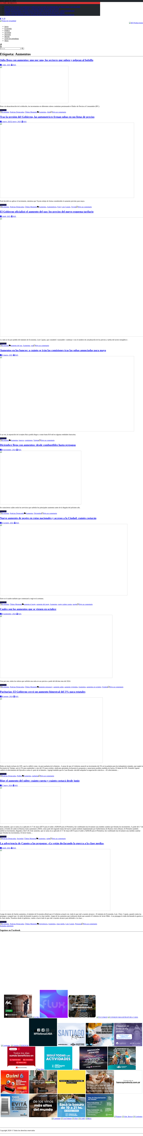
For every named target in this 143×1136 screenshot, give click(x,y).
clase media (60, 924)
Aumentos (42, 112)
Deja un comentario (59, 112)
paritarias (35, 776)
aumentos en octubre (94, 687)
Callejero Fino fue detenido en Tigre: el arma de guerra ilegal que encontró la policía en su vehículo (39, 15)
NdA (14, 65)
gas (32, 346)
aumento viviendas (71, 687)
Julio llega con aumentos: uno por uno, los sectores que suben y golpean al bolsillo (46, 60)
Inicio (6, 27)
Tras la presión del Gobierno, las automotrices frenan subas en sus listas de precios (47, 116)
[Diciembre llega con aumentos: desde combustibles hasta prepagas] (40, 504)
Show (6, 41)
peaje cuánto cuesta (65, 604)
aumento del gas (16, 346)
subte (48, 839)
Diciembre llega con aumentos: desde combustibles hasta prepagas (38, 445)
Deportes (7, 35)
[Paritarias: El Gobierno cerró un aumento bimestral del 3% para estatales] (51, 762)
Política (7, 31)
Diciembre (37, 513)
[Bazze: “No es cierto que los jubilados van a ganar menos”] (1, 44)
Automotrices (51, 207)
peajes (75, 604)
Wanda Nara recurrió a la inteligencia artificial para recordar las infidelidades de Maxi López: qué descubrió (42, 7)
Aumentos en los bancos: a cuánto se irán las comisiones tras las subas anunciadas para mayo (53, 350)
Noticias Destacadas (17, 112)
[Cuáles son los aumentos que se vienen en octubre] (56, 677)
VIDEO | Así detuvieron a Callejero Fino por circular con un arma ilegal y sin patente (34, 13)
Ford (59, 207)
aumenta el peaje (30, 604)
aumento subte (58, 687)
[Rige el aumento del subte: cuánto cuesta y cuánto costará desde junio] (30, 823)
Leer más (3, 110)
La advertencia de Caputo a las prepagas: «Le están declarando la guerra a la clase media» (52, 843)
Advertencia (43, 924)
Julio (48, 112)
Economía (8, 29)
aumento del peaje (42, 604)
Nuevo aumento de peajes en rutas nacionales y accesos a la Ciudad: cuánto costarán (48, 518)
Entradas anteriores (6, 926)
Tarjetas (36, 440)
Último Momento (31, 112)
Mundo (7, 37)
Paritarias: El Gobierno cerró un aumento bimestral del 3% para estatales (42, 691)
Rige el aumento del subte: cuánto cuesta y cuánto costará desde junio (40, 780)
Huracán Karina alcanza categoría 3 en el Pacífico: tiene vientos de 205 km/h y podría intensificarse (39, 11)
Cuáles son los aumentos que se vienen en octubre (28, 609)
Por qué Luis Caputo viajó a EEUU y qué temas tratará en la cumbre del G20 (31, 9)
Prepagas (78, 924)
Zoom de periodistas (11, 39)
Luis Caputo (66, 207)
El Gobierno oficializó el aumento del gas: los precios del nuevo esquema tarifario (47, 211)
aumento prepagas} (46, 687)
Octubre (105, 687)
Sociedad (7, 33)
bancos (21, 440)
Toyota (73, 207)
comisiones (29, 440)
